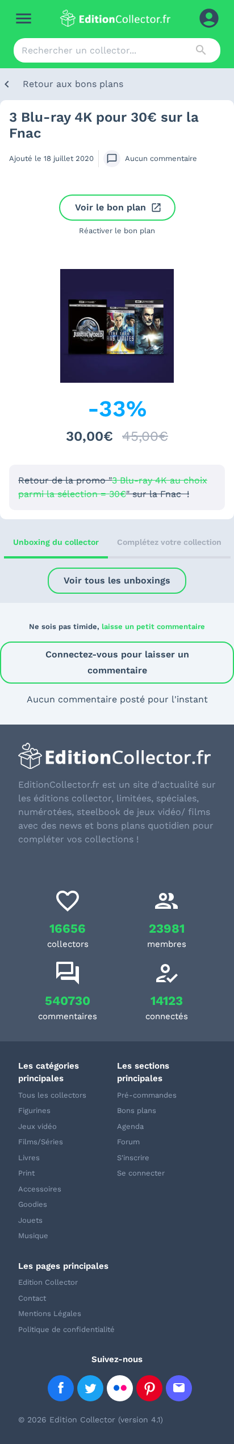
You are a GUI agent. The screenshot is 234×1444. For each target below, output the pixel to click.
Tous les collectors (52, 1095)
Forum (128, 1141)
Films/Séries (40, 1141)
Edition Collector (48, 1282)
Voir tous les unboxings (117, 580)
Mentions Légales (49, 1313)
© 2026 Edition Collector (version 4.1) (90, 1419)
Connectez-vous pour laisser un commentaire (117, 662)
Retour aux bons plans (73, 83)
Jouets (30, 1220)
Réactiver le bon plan (117, 230)
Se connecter (141, 1173)
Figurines (34, 1110)
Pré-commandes (147, 1095)
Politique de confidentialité (66, 1329)
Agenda (130, 1126)
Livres (29, 1157)
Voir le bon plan (110, 207)
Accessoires (39, 1189)
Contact (32, 1298)
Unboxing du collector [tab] (56, 542)
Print (26, 1173)
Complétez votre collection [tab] (169, 542)
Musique (33, 1235)
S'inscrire (133, 1157)
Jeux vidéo (37, 1126)
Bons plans (136, 1110)
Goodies (32, 1204)
